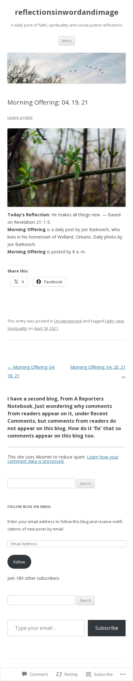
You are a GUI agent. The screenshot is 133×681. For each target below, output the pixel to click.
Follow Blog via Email (29, 506)
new (120, 321)
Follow (19, 562)
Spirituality (17, 328)
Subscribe (106, 628)
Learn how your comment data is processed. (62, 459)
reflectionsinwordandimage (66, 12)
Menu (66, 40)
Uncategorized (68, 321)
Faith (109, 321)
